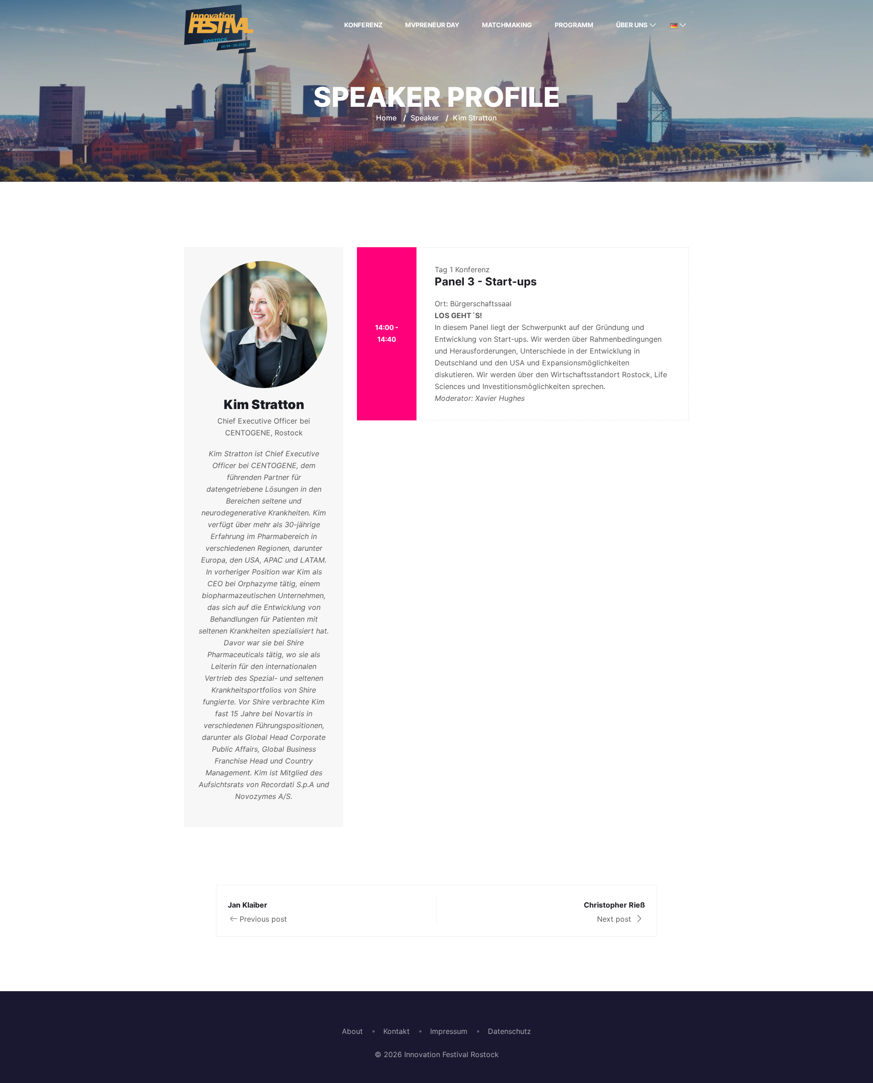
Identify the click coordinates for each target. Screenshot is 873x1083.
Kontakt (396, 1031)
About (352, 1031)
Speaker (425, 117)
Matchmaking (507, 25)
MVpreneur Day (432, 25)
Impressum (448, 1031)
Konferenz (363, 25)
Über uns (631, 25)
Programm (574, 25)
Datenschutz (509, 1031)
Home (386, 117)
